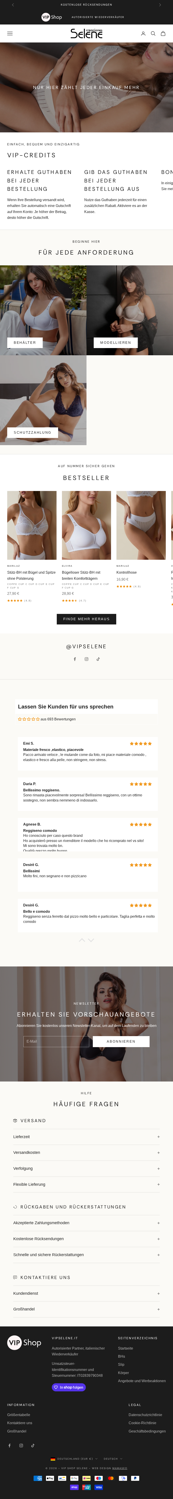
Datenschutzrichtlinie (145, 1415)
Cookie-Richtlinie (142, 1423)
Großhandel (16, 1431)
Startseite (125, 1348)
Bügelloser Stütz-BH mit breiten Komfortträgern (81, 575)
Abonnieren (121, 1041)
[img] (29, 719)
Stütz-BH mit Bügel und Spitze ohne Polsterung (31, 575)
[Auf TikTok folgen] (98, 659)
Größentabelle (18, 1415)
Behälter (25, 342)
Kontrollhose (126, 572)
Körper (123, 1373)
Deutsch (111, 1458)
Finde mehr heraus (86, 619)
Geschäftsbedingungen (147, 1431)
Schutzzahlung (33, 432)
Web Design (109, 1468)
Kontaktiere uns (19, 1423)
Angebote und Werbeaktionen (142, 1381)
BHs (121, 1356)
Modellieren (115, 342)
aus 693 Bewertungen (58, 719)
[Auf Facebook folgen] (75, 659)
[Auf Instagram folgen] (86, 659)
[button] (82, 941)
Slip (121, 1364)
